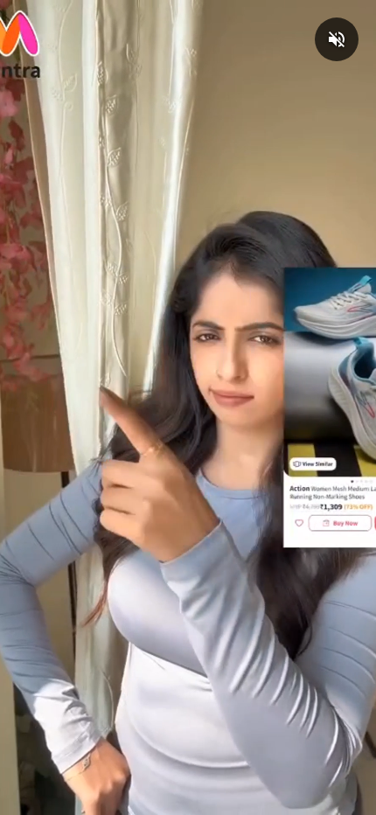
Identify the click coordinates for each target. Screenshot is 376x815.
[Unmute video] (337, 39)
